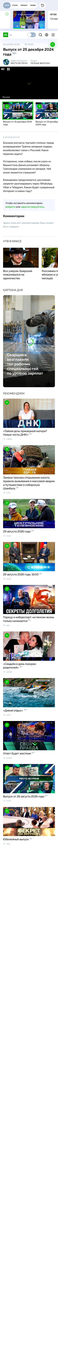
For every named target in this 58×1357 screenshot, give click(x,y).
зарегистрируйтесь (32, 206)
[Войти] (46, 34)
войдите (10, 206)
